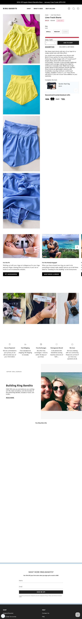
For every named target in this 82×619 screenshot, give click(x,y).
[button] (28, 9)
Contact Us (45, 613)
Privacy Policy (48, 595)
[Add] (75, 90)
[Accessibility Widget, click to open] (3, 616)
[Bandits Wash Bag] (51, 88)
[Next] (77, 247)
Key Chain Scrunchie (9, 616)
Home (46, 15)
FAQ (43, 616)
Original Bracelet (8, 613)
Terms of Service (58, 595)
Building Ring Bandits (19, 385)
